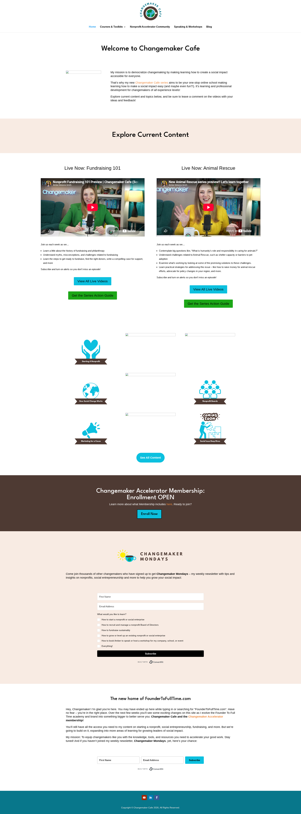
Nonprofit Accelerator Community (150, 27)
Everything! (107, 646)
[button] (150, 630)
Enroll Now (149, 514)
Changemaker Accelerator (205, 716)
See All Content (150, 457)
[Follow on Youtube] (144, 797)
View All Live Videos (92, 281)
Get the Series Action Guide (92, 295)
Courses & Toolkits (111, 27)
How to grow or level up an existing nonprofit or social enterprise (133, 635)
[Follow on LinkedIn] (150, 797)
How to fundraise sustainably (116, 630)
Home (92, 27)
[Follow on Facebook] (156, 797)
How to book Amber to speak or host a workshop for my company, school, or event (142, 640)
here (169, 504)
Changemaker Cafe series (151, 82)
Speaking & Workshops (188, 27)
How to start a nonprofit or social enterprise (123, 619)
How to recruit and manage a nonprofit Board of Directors (130, 625)
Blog (209, 27)
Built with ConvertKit (163, 661)
